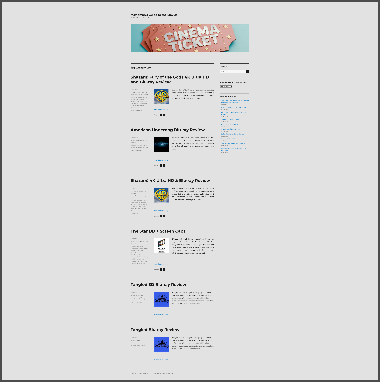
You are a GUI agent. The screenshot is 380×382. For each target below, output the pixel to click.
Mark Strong (143, 204)
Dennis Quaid (135, 147)
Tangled (133, 300)
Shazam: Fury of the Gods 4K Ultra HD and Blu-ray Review (170, 79)
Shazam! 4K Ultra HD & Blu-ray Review (170, 180)
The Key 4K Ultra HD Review (230, 139)
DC (132, 99)
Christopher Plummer (138, 248)
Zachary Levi (141, 108)
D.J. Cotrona (135, 198)
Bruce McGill (144, 145)
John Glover (134, 204)
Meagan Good (135, 206)
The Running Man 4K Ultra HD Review (233, 144)
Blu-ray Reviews (136, 140)
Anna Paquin (135, 145)
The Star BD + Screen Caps (158, 231)
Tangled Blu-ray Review (155, 329)
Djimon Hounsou (138, 99)
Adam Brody (135, 97)
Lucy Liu (138, 103)
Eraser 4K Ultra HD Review (229, 124)
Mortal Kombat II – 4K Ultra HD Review (233, 108)
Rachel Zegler (139, 105)
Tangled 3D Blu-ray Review (158, 284)
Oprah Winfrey (143, 257)
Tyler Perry (139, 261)
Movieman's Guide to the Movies (154, 15)
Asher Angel (143, 97)
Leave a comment (136, 110)
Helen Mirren (135, 101)
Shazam (133, 108)
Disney (133, 298)
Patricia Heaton (136, 259)
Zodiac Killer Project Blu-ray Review (232, 134)
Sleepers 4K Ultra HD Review (230, 119)
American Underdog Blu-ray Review (168, 129)
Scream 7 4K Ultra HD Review (230, 129)
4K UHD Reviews (136, 92)
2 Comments (135, 213)
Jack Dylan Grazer (141, 202)
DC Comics (142, 198)
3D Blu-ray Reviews (137, 295)
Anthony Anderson (137, 246)
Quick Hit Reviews (142, 94)
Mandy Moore (140, 298)
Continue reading (161, 109)
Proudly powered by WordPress (163, 373)
